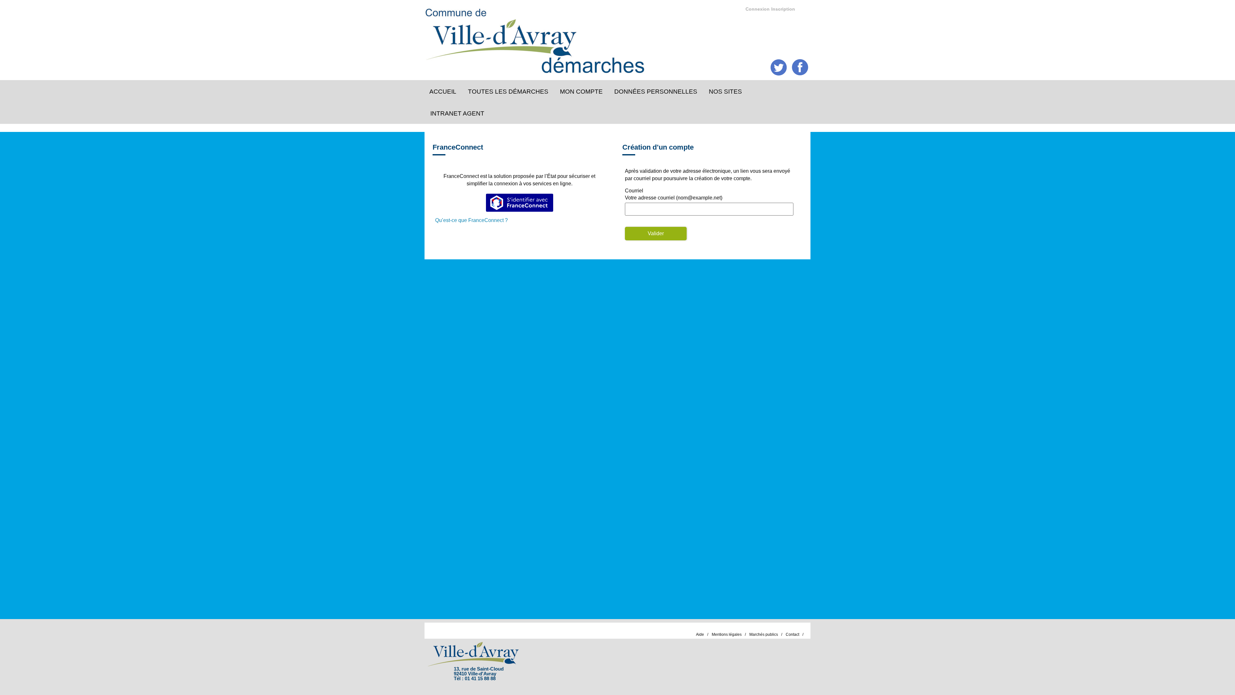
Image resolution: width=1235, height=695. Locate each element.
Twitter (779, 67)
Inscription (783, 9)
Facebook (800, 67)
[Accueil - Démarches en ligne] (612, 39)
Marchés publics (763, 634)
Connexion (758, 9)
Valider (656, 233)
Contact (792, 634)
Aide (700, 634)
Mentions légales (727, 634)
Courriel (634, 190)
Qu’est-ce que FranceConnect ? (471, 220)
